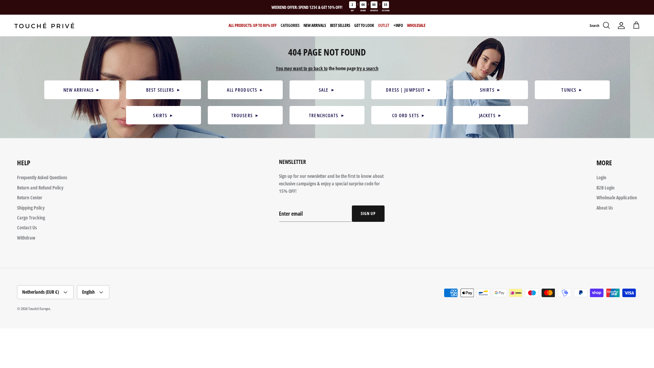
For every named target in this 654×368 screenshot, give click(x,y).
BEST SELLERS (163, 90)
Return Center (29, 197)
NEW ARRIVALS (81, 90)
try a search (367, 68)
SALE (327, 90)
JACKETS (490, 115)
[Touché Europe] (44, 25)
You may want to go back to (302, 68)
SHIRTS (490, 90)
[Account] (621, 25)
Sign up (368, 213)
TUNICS (572, 90)
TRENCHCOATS (327, 115)
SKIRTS (163, 115)
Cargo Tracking (31, 217)
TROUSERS (245, 115)
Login (601, 177)
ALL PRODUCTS (245, 90)
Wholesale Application (616, 197)
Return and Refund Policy (40, 187)
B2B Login (605, 187)
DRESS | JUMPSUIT (408, 90)
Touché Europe (39, 308)
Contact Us (27, 227)
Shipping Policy (31, 207)
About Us (604, 207)
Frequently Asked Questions (42, 177)
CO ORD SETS (409, 115)
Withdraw (26, 237)
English (88, 292)
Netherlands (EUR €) (40, 292)
